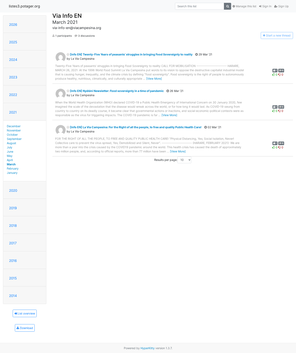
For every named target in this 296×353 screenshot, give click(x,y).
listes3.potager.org (24, 6)
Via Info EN (67, 15)
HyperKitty (148, 348)
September (14, 139)
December (14, 126)
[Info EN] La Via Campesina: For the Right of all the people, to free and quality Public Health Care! (135, 127)
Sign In (266, 6)
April (10, 160)
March (11, 164)
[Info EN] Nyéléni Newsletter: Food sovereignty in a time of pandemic (116, 91)
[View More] (154, 78)
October (12, 134)
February (13, 168)
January (12, 172)
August (11, 143)
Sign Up (283, 6)
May (9, 155)
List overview (26, 313)
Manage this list (245, 6)
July (9, 147)
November (14, 130)
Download (26, 328)
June (10, 151)
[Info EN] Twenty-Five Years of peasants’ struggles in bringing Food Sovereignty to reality (131, 54)
